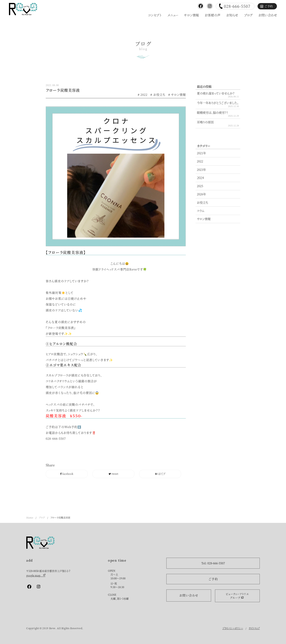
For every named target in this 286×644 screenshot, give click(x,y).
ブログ (248, 15)
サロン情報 (191, 15)
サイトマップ (254, 628)
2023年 (201, 169)
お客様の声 (212, 15)
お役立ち (202, 202)
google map (35, 575)
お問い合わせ (267, 15)
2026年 (201, 194)
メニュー (173, 15)
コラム (200, 211)
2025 (200, 186)
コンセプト (155, 15)
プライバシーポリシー (232, 628)
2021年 (201, 153)
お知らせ (232, 15)
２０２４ (200, 178)
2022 (200, 161)
